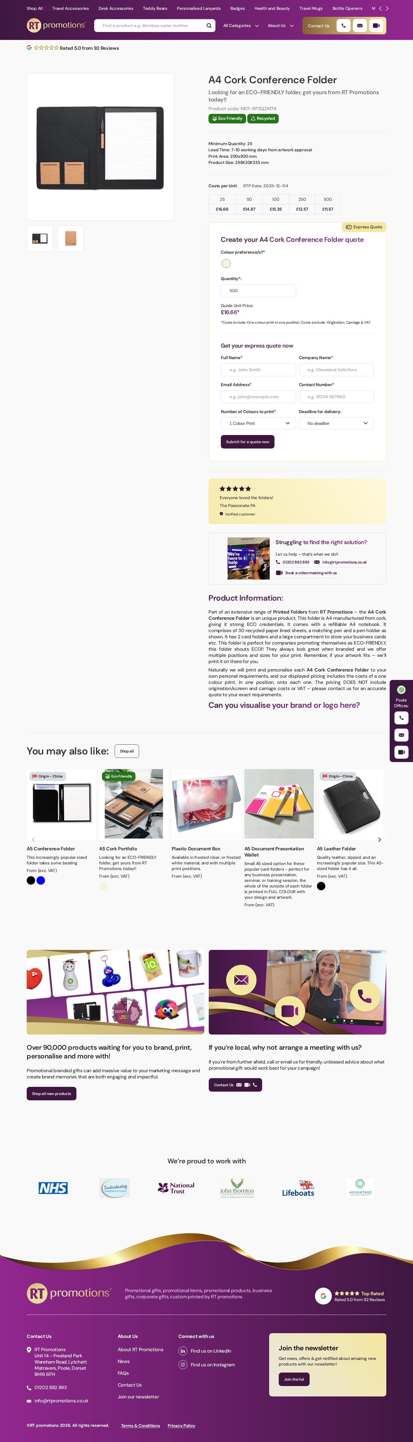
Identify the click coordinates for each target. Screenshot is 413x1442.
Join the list (294, 1379)
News (124, 1361)
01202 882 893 (296, 562)
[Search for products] (208, 25)
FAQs (123, 1373)
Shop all (127, 751)
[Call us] (344, 25)
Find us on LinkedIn (211, 1351)
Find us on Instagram (213, 1365)
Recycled (266, 118)
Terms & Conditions (140, 1426)
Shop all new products (51, 1093)
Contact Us (224, 1084)
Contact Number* (316, 384)
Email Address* (236, 384)
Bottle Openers (347, 8)
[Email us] (360, 25)
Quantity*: (231, 278)
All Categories (237, 25)
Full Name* (231, 357)
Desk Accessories (116, 8)
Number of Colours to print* (248, 411)
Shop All (35, 8)
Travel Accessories (70, 8)
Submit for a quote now (247, 441)
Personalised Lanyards (199, 8)
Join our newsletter (138, 1397)
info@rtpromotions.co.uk (345, 562)
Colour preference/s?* (243, 252)
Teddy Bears (155, 8)
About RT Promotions (141, 1349)
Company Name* (316, 357)
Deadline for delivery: (320, 411)
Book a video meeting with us (311, 572)
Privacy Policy (181, 1426)
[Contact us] (376, 25)
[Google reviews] (350, 1296)
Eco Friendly (230, 118)
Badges (237, 8)
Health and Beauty (272, 8)
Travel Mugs (311, 8)
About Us (277, 25)
